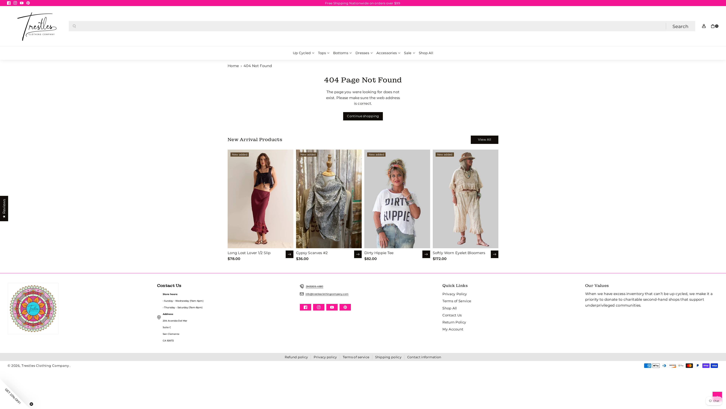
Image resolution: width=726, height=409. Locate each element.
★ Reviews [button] (4, 208)
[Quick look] (289, 254)
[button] (714, 26)
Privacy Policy (454, 294)
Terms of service (356, 357)
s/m (386, 220)
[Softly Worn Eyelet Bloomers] (466, 199)
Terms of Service (456, 301)
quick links (455, 285)
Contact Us (452, 315)
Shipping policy (388, 357)
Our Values (597, 285)
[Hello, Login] (704, 26)
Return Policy (454, 322)
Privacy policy (325, 357)
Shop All (449, 308)
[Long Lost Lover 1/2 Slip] (260, 199)
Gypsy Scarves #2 (312, 253)
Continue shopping (363, 116)
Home (233, 65)
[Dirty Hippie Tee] (397, 199)
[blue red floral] (316, 227)
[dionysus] (248, 227)
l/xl (397, 220)
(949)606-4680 (314, 286)
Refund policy (296, 357)
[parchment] (385, 227)
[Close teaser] (31, 404)
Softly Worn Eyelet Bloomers (459, 253)
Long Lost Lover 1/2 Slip (249, 253)
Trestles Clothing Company (45, 366)
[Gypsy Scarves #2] (329, 199)
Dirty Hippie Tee (379, 253)
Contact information (424, 357)
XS (249, 219)
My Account (452, 329)
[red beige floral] (327, 227)
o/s (453, 220)
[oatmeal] (453, 227)
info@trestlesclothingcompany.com (327, 294)
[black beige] (322, 227)
